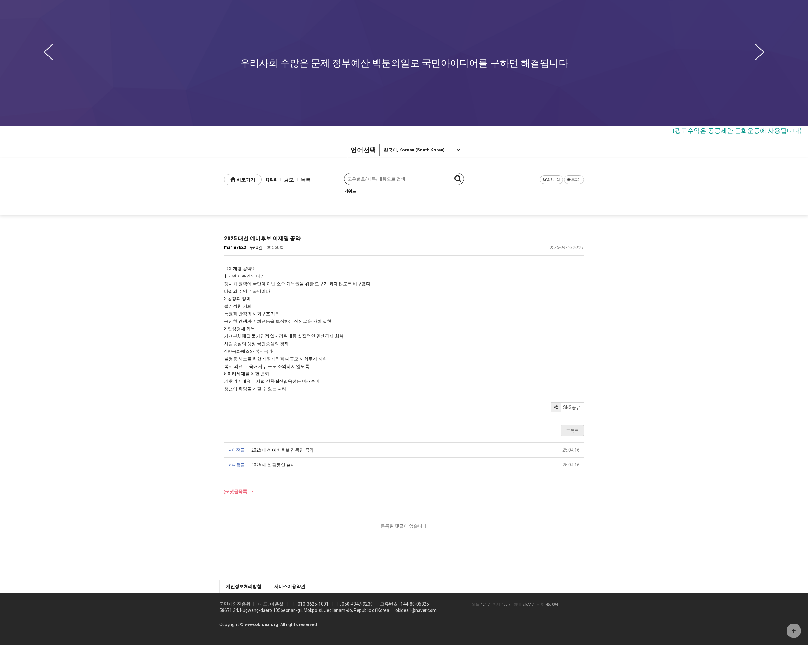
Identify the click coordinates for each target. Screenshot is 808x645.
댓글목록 (238, 491)
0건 (259, 247)
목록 (306, 180)
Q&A (271, 180)
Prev (48, 52)
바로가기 (245, 180)
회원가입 (553, 180)
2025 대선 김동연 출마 (273, 464)
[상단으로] (794, 631)
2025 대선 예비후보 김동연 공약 (282, 450)
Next (760, 52)
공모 (289, 180)
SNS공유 (571, 407)
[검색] (458, 179)
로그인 (575, 180)
